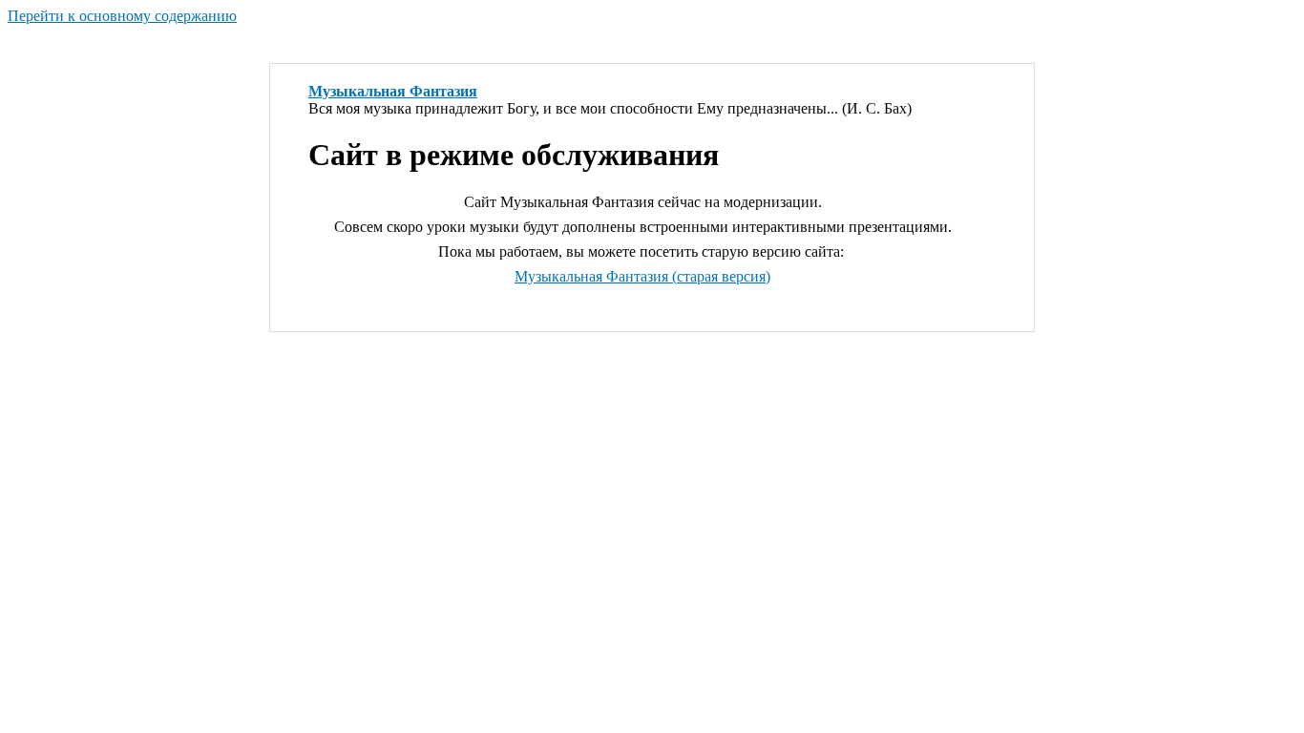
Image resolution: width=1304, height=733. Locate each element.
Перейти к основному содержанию (122, 16)
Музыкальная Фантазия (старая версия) (642, 276)
